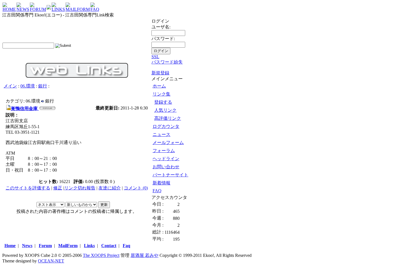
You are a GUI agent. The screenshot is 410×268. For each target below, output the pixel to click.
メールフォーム (168, 142)
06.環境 (27, 86)
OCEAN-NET (51, 261)
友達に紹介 (109, 188)
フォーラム (164, 150)
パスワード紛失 (167, 62)
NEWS (22, 9)
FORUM (38, 9)
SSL (155, 56)
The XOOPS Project (101, 255)
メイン (10, 86)
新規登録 (160, 72)
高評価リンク (167, 118)
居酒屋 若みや (144, 255)
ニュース (161, 134)
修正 (57, 188)
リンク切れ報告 (79, 188)
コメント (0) (136, 188)
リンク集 (161, 94)
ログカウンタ (166, 126)
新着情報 (161, 183)
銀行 (42, 86)
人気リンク (165, 110)
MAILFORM (78, 9)
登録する (163, 102)
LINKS (58, 9)
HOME (9, 9)
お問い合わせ (166, 166)
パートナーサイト (170, 174)
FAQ (94, 9)
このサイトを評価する (28, 188)
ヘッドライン (166, 158)
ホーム (159, 86)
